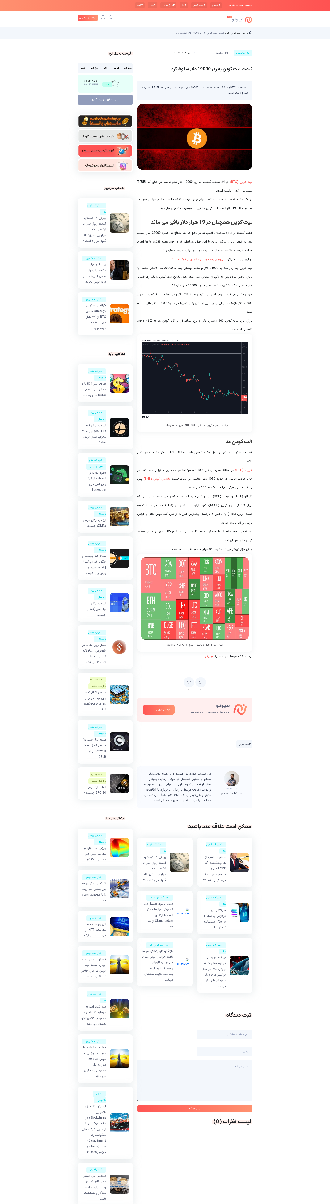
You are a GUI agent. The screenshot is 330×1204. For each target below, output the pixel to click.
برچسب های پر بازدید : (240, 5)
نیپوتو (209, 656)
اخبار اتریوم (96, 918)
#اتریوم (216, 5)
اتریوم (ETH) (243, 470)
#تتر (183, 5)
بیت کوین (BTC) (241, 182)
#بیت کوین (199, 5)
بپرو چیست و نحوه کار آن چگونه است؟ (197, 259)
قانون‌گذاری (96, 1170)
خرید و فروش (105, 99)
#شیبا (140, 5)
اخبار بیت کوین (94, 258)
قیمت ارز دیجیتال (87, 17)
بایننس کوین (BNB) (157, 479)
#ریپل (152, 5)
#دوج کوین (168, 5)
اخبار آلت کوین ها (159, 898)
